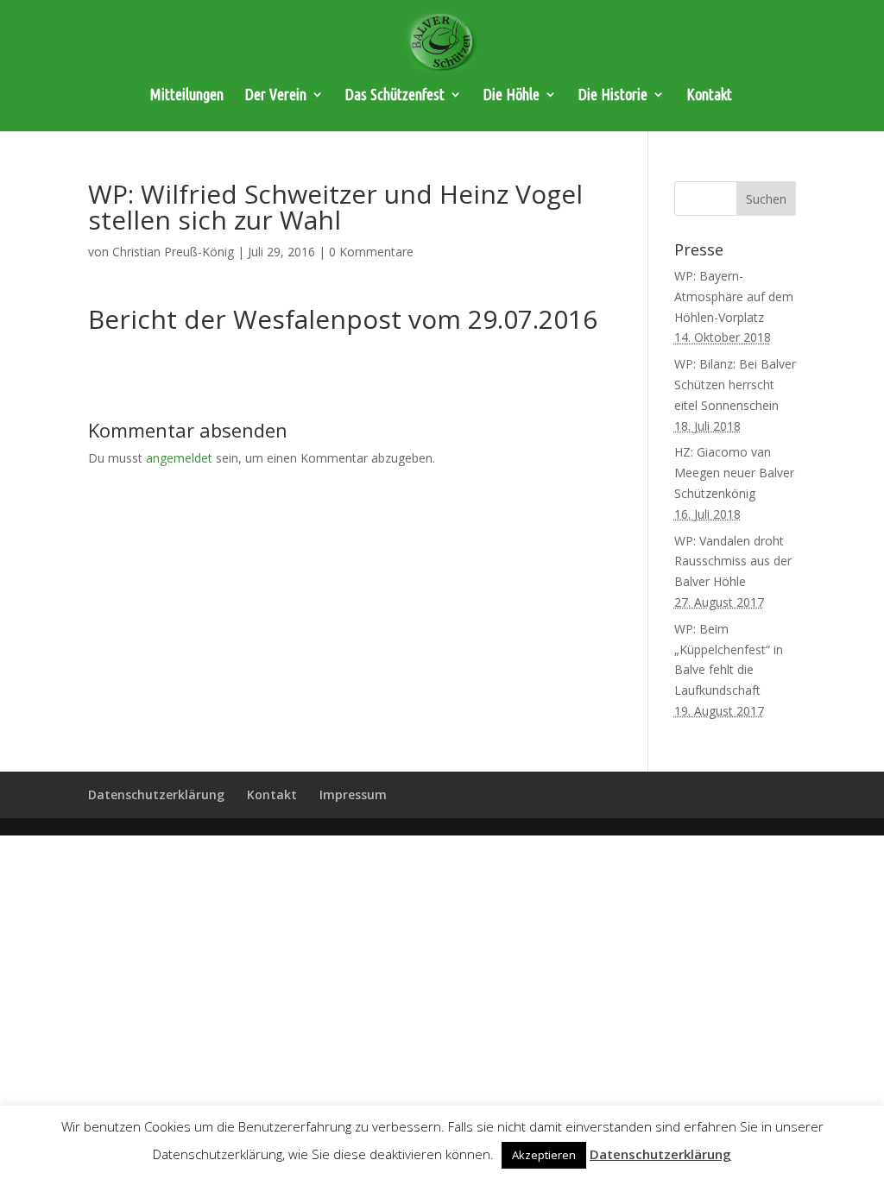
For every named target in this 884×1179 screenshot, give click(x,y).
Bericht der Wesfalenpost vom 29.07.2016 (342, 319)
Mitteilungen (187, 95)
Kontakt (709, 95)
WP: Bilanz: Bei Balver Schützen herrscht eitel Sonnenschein (735, 384)
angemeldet (179, 458)
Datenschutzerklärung (156, 794)
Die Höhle (511, 95)
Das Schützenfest (395, 95)
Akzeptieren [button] (544, 1155)
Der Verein (275, 95)
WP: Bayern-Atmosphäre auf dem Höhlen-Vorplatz (733, 296)
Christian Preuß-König (173, 251)
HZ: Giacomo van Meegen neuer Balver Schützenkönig (734, 472)
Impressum (353, 794)
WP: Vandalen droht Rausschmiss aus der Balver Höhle (733, 561)
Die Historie (612, 95)
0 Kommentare (371, 251)
